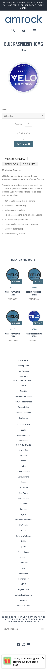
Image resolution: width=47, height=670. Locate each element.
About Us (23, 391)
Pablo (23, 541)
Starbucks (24, 563)
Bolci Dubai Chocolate (23, 595)
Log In (23, 430)
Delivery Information (24, 397)
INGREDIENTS (11, 164)
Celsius (23, 482)
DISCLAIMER (29, 164)
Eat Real (23, 600)
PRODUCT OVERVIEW (15, 159)
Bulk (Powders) (24, 472)
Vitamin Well (23, 573)
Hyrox (23, 515)
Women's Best (23, 579)
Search (23, 386)
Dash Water (23, 493)
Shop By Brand (23, 366)
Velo (23, 568)
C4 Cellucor (23, 488)
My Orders (23, 441)
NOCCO (23, 531)
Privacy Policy (23, 407)
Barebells (23, 455)
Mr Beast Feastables (23, 520)
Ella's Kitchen (23, 498)
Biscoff (23, 461)
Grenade (23, 509)
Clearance (24, 376)
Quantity (18, 124)
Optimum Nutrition (23, 536)
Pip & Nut (23, 547)
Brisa (24, 466)
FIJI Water (23, 504)
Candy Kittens (23, 477)
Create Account (23, 435)
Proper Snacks (23, 552)
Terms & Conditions (23, 413)
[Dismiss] (43, 658)
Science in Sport (23, 606)
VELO (23, 50)
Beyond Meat (23, 590)
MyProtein (23, 525)
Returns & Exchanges (23, 402)
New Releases (23, 371)
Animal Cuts (23, 450)
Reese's (23, 557)
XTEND (23, 584)
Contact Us (23, 418)
